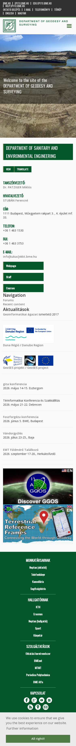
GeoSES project (37, 368)
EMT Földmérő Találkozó (21, 450)
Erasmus (38, 614)
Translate (22, 169)
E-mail (27, 9)
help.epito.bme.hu (15, 6)
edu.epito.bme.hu (42, 3)
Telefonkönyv (42, 9)
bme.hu (7, 3)
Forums (8, 300)
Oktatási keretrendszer (38, 653)
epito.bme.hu (22, 3)
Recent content (14, 304)
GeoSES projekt (14, 368)
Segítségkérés (38, 588)
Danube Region (32, 345)
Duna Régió (11, 345)
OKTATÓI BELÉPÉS (11, 9)
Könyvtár (38, 635)
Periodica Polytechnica (38, 675)
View (8, 169)
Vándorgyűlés (12, 433)
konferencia (18, 384)
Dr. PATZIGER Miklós (17, 187)
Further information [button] (22, 728)
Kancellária (38, 581)
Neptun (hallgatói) (38, 621)
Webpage (11, 266)
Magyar (22, 13)
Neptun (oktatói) (38, 567)
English (9, 13)
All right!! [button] (38, 739)
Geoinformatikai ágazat (20, 314)
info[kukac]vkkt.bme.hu (20, 256)
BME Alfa (38, 682)
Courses (10, 288)
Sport (38, 628)
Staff (8, 277)
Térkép (58, 9)
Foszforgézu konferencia (21, 417)
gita (6, 384)
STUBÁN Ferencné (15, 200)
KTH (38, 607)
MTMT (38, 668)
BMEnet (38, 660)
